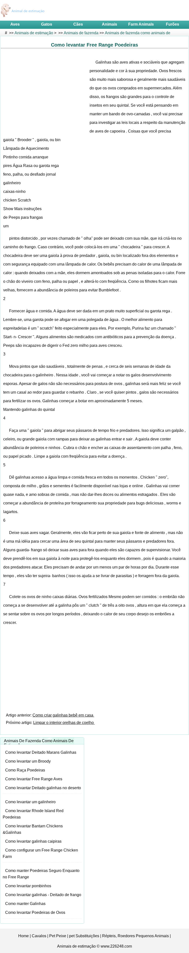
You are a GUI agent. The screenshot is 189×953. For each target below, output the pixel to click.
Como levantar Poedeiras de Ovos (35, 912)
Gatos (46, 24)
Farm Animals (141, 24)
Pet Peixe (57, 936)
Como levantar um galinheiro (30, 802)
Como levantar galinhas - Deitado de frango (43, 895)
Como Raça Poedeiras (25, 770)
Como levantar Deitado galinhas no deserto (43, 788)
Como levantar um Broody (28, 761)
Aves (15, 24)
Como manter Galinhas (25, 904)
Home (23, 936)
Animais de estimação (34, 33)
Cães (78, 24)
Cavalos (39, 936)
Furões (172, 24)
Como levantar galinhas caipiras (33, 841)
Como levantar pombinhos (28, 886)
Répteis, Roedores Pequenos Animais (135, 936)
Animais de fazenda (81, 33)
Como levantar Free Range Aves (33, 779)
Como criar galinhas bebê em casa (63, 715)
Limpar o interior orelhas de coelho (64, 722)
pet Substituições (84, 936)
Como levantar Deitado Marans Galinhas (40, 752)
